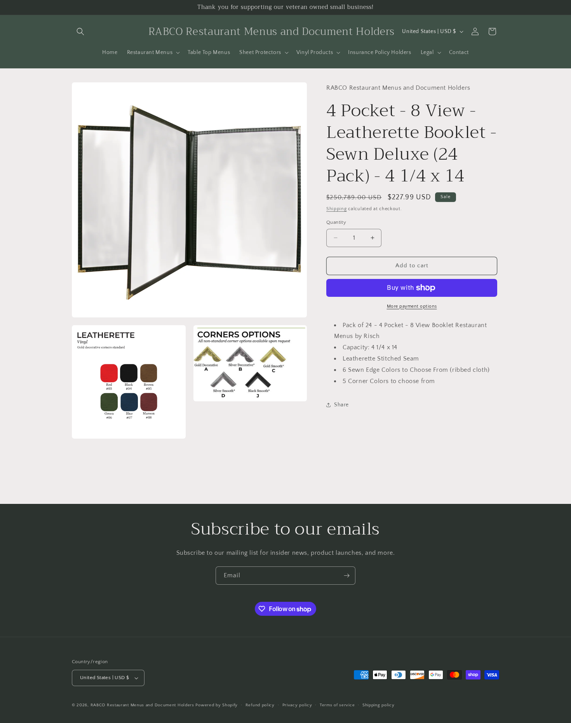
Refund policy (260, 705)
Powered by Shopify (216, 705)
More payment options (412, 306)
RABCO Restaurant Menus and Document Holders (142, 705)
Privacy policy (297, 705)
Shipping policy (378, 705)
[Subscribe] (346, 575)
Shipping (336, 208)
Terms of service (337, 705)
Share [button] (341, 405)
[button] (80, 31)
